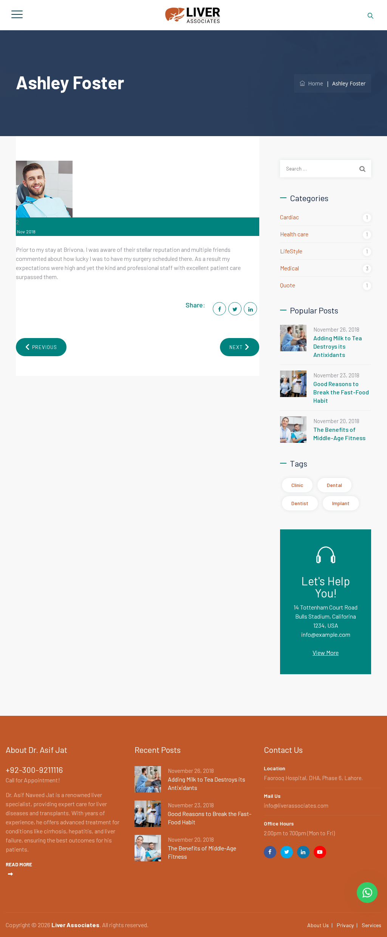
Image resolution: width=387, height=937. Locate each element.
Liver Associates (75, 924)
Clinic (297, 485)
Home (314, 83)
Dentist (299, 503)
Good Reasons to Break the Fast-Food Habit (341, 392)
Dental (334, 485)
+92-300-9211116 (34, 769)
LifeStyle (291, 250)
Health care (294, 233)
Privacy (345, 925)
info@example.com (325, 634)
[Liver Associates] (192, 15)
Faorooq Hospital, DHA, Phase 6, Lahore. (313, 777)
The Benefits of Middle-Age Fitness (339, 433)
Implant (341, 503)
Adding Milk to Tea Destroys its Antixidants (337, 346)
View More (326, 652)
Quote (287, 285)
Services (371, 925)
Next (236, 347)
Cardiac (289, 216)
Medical (289, 267)
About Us (318, 925)
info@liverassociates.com (296, 805)
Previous (44, 347)
